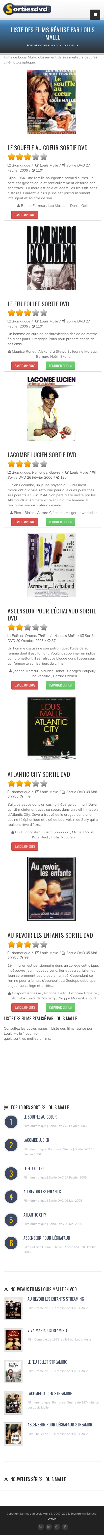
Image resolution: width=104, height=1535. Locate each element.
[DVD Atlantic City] (51, 728)
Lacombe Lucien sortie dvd (42, 454)
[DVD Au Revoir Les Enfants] (51, 889)
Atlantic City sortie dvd (39, 773)
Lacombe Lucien (36, 1140)
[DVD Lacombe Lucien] (51, 409)
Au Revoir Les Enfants (42, 1192)
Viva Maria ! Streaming (47, 1330)
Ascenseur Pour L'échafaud (46, 1238)
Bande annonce (25, 215)
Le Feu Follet (33, 1168)
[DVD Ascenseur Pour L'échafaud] (51, 565)
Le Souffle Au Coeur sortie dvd (48, 147)
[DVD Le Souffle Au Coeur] (51, 102)
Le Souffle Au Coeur (40, 1117)
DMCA (52, 1518)
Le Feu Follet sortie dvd (38, 303)
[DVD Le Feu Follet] (51, 258)
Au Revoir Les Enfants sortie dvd (50, 934)
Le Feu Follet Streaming (47, 1362)
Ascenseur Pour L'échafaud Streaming (60, 1425)
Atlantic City (34, 1215)
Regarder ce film (60, 366)
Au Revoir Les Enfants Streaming (56, 1299)
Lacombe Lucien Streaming (50, 1393)
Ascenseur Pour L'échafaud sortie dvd (52, 614)
